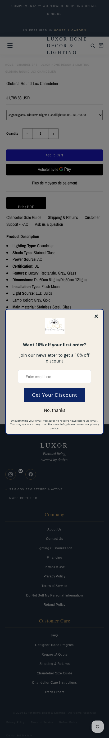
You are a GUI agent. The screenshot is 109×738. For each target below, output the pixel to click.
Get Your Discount (54, 395)
